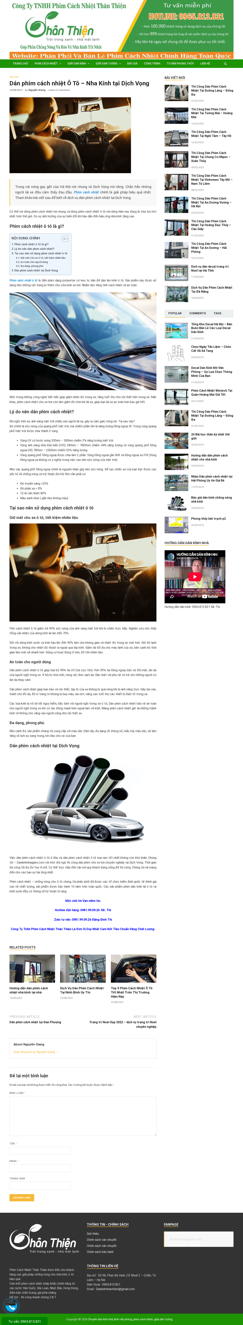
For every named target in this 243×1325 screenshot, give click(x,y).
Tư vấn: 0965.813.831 (24, 1321)
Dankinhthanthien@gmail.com (115, 1289)
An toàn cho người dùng (34, 262)
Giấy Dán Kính (76, 63)
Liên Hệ (205, 63)
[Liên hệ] (11, 1304)
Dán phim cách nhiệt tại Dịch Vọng (36, 270)
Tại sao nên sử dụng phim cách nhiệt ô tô (40, 253)
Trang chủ (20, 63)
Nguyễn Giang (36, 90)
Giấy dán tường (107, 63)
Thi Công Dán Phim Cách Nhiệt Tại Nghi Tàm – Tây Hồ (211, 134)
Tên (13, 1143)
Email (14, 1161)
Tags (217, 313)
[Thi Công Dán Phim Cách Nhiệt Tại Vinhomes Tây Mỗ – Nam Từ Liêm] (176, 176)
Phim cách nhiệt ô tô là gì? (31, 244)
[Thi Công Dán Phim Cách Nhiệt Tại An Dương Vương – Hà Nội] (176, 199)
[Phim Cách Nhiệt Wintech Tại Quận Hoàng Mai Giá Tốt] (176, 391)
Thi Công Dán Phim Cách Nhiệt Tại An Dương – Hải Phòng (209, 248)
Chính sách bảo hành (100, 1252)
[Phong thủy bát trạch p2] (176, 519)
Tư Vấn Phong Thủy (180, 63)
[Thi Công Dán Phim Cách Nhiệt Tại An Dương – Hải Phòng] (176, 244)
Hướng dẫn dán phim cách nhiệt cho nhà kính (209, 457)
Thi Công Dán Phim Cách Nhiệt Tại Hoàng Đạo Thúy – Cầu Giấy (211, 225)
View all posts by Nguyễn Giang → (36, 1052)
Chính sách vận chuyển (102, 1240)
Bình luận (17, 1093)
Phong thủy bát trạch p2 (208, 518)
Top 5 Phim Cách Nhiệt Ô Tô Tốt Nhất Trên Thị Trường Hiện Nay (131, 992)
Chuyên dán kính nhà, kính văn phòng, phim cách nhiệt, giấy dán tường (130, 1319)
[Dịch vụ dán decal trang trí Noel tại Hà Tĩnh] (176, 267)
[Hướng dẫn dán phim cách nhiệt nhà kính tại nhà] (32, 983)
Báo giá (132, 63)
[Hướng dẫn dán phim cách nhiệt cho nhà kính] (176, 456)
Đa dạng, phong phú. (32, 266)
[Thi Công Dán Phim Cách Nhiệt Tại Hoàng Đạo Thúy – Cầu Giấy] (176, 221)
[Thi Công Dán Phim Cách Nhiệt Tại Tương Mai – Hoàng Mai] (176, 110)
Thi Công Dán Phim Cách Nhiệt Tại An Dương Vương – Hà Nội (211, 202)
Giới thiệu (93, 1233)
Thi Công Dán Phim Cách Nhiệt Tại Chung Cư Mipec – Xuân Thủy (210, 157)
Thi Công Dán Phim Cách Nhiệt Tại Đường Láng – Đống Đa (212, 90)
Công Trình (152, 63)
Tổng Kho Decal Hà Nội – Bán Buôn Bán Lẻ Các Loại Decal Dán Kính (211, 328)
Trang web (17, 1178)
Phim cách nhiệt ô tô (23, 280)
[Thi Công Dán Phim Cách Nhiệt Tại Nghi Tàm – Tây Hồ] (176, 132)
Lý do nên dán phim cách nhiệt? (34, 249)
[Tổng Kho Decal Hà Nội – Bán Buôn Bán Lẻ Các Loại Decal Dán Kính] (176, 324)
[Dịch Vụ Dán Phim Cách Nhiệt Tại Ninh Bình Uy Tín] (83, 983)
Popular (175, 313)
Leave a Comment (59, 90)
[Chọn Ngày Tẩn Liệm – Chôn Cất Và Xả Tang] (176, 347)
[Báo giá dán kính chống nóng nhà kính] (176, 498)
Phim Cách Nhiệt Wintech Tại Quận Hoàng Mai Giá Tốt (211, 392)
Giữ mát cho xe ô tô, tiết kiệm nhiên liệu (43, 257)
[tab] (175, 314)
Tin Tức (13, 77)
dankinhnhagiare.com (186, 1239)
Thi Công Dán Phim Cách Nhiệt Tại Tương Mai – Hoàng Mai (212, 113)
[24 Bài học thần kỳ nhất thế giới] (176, 435)
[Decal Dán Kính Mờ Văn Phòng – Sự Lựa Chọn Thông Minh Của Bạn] (176, 368)
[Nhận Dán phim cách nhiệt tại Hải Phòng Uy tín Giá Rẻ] (176, 477)
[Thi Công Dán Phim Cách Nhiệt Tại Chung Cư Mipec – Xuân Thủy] (176, 153)
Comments (197, 313)
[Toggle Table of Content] (63, 239)
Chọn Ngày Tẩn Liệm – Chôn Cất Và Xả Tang (211, 349)
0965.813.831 (111, 1284)
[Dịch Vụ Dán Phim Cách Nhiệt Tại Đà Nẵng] (176, 288)
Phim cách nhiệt (46, 63)
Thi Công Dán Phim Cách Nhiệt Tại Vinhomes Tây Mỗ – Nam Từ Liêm (212, 179)
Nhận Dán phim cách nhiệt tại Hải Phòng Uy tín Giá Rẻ (211, 478)
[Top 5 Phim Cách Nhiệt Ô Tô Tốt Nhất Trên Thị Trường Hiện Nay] (133, 983)
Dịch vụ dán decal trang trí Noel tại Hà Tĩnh (210, 268)
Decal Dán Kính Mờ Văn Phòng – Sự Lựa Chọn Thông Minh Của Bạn (211, 372)
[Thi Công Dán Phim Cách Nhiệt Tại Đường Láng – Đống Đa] (176, 87)
